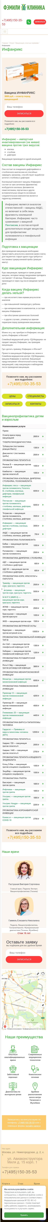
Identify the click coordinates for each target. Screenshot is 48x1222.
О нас (20, 1183)
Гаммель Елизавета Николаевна (24, 920)
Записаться (40, 22)
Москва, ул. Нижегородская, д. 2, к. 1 (23, 1153)
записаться (24, 113)
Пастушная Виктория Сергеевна (24, 884)
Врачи (37, 1183)
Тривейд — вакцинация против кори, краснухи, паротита (16, 584)
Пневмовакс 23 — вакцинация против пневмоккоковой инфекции (16, 715)
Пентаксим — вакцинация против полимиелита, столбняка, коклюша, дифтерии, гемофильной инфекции (17, 504)
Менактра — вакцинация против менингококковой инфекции (17, 680)
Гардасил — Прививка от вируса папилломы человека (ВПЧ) (15, 732)
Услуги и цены (6, 1185)
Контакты (35, 403)
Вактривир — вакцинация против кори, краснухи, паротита (17, 591)
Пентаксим (11, 225)
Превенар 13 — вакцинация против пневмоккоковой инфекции (15, 696)
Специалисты (36, 396)
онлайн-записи (33, 1125)
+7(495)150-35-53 (12, 22)
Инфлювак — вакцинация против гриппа (14, 790)
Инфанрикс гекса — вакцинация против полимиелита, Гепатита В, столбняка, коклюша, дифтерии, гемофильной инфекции (17, 491)
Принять (24, 1215)
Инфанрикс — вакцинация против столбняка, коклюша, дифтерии (15, 526)
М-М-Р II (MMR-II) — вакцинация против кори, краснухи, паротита (13, 600)
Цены (12, 396)
